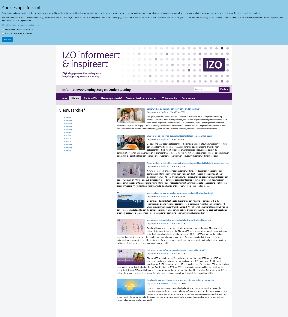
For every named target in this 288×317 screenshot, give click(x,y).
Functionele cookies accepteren (19, 29)
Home (64, 98)
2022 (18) (68, 129)
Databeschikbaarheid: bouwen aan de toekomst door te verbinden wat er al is (180, 280)
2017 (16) (68, 144)
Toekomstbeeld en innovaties (141, 98)
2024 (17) (68, 123)
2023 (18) (68, 126)
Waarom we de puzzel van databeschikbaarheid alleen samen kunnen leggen (179, 136)
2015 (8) (67, 150)
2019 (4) (67, 138)
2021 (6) (67, 132)
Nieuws (75, 98)
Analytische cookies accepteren (18, 33)
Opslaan (7, 39)
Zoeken (224, 89)
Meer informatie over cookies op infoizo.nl (20, 25)
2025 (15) (68, 120)
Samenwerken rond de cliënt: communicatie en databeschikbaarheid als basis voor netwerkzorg (188, 163)
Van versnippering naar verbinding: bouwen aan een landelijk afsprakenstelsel (180, 193)
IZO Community (169, 98)
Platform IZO (90, 98)
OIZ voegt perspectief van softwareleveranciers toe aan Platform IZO (176, 250)
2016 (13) (68, 147)
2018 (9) (67, 141)
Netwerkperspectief (111, 98)
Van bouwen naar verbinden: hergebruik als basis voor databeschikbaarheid (179, 220)
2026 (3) (67, 117)
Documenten (188, 98)
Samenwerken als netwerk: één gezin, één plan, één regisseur (173, 109)
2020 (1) (67, 135)
